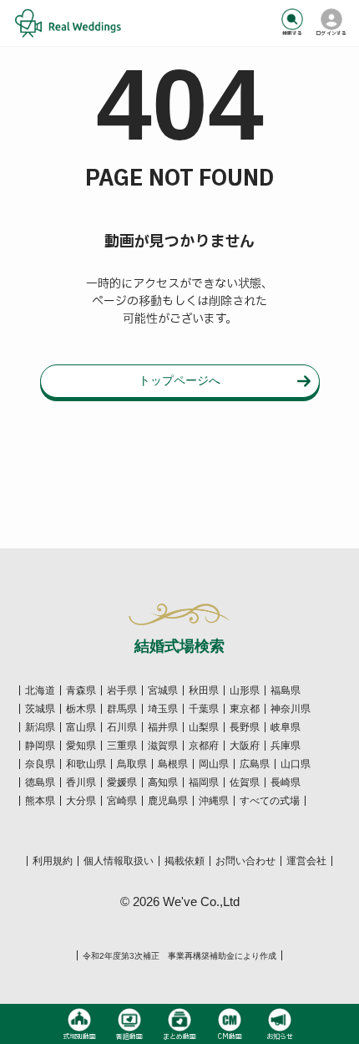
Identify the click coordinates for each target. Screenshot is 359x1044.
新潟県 (40, 727)
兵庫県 (286, 746)
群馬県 (122, 709)
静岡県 (40, 746)
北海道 (40, 690)
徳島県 (40, 782)
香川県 (81, 782)
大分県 (81, 801)
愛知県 (81, 746)
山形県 (245, 690)
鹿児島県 (168, 801)
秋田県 (204, 690)
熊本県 (40, 801)
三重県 (122, 746)
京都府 (204, 746)
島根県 (173, 764)
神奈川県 (291, 709)
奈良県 (40, 764)
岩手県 (122, 690)
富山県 (81, 727)
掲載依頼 (184, 861)
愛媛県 (122, 782)
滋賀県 (163, 746)
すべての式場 (270, 801)
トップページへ (179, 380)
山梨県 (204, 727)
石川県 (122, 727)
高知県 (163, 782)
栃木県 (81, 709)
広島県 (255, 764)
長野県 (245, 727)
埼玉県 (163, 709)
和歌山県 (86, 764)
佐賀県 (245, 782)
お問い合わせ (245, 861)
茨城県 (40, 709)
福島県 (286, 690)
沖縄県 (214, 801)
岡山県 (214, 764)
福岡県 (204, 782)
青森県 (81, 690)
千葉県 (204, 709)
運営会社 (306, 861)
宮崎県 (122, 801)
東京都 (245, 709)
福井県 (163, 727)
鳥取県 (132, 764)
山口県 (296, 764)
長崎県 (286, 782)
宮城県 (163, 690)
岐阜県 (286, 727)
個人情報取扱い (118, 861)
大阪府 (245, 746)
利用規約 (53, 861)
